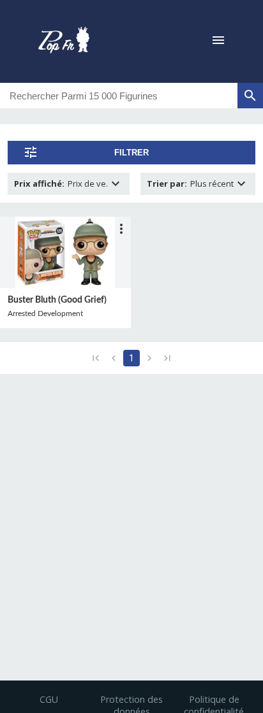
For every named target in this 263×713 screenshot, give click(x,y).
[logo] (63, 41)
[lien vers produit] (65, 252)
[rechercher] (250, 95)
